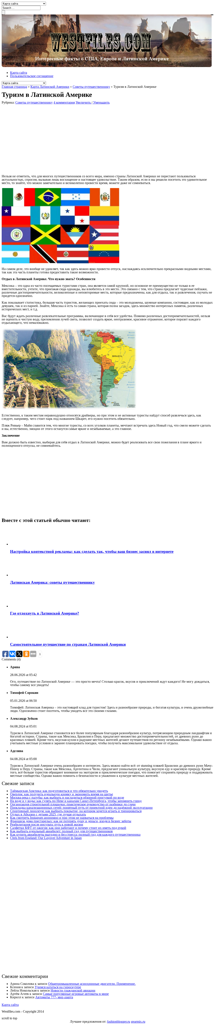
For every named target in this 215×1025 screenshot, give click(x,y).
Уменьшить (101, 102)
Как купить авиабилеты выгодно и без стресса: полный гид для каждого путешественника (75, 834)
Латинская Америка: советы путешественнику (52, 582)
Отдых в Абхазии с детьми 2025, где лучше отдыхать (48, 814)
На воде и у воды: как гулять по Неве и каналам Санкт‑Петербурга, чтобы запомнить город (76, 801)
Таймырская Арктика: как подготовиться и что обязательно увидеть (59, 791)
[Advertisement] (62, 139)
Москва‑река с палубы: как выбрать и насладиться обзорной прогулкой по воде (67, 797)
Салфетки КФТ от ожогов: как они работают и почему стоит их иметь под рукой (68, 828)
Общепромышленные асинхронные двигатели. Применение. (92, 983)
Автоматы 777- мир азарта (54, 997)
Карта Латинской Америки (49, 86)
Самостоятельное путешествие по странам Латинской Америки (68, 644)
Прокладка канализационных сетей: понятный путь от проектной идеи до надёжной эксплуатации (81, 807)
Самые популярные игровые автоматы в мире (76, 994)
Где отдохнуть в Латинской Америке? (44, 613)
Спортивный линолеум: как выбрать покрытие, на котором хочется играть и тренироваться (76, 811)
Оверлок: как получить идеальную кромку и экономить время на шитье (61, 794)
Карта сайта (18, 72)
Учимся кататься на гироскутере (58, 987)
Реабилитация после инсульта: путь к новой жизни (46, 824)
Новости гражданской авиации (73, 990)
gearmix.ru (138, 1021)
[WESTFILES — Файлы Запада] (107, 66)
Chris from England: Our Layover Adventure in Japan (46, 838)
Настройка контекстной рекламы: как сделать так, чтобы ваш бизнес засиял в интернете (91, 551)
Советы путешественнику (91, 86)
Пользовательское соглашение (31, 76)
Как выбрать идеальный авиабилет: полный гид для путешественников (61, 831)
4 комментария (64, 102)
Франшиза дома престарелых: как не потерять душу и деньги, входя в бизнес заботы (70, 821)
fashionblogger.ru (118, 1021)
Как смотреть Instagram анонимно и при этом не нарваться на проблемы (62, 817)
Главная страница (14, 86)
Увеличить (84, 102)
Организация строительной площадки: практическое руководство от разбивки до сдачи (73, 804)
